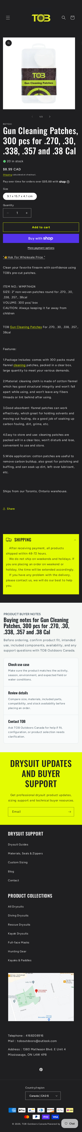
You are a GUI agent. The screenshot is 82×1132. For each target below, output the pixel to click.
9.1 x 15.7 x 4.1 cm (20, 196)
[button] (8, 17)
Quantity (8, 205)
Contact (13, 880)
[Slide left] (32, 116)
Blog (11, 871)
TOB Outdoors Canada (34, 1124)
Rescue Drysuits (19, 924)
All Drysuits (16, 906)
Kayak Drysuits (18, 933)
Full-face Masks (18, 942)
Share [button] (11, 508)
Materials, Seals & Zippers (25, 853)
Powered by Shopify (58, 1124)
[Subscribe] (69, 811)
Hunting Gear (17, 951)
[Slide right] (49, 116)
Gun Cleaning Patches (26, 327)
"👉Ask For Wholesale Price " (24, 257)
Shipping (7, 174)
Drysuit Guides (18, 844)
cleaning (20, 365)
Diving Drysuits (18, 915)
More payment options (41, 248)
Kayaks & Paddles (20, 960)
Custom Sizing (18, 862)
